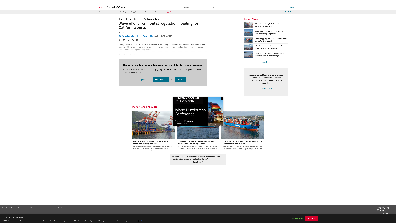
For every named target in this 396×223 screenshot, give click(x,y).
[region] (198, 218)
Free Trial (282, 12)
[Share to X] (129, 40)
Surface (113, 12)
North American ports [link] (125, 33)
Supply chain (136, 12)
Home (121, 19)
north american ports (151, 19)
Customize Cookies (297, 218)
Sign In (292, 7)
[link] (266, 82)
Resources (159, 12)
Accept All (311, 218)
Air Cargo (123, 12)
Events (147, 12)
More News (266, 62)
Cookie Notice (143, 221)
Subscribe (292, 12)
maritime (128, 19)
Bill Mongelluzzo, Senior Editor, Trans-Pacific (136, 36)
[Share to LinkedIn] (137, 40)
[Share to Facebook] (133, 40)
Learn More (266, 88)
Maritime (102, 12)
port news (137, 19)
